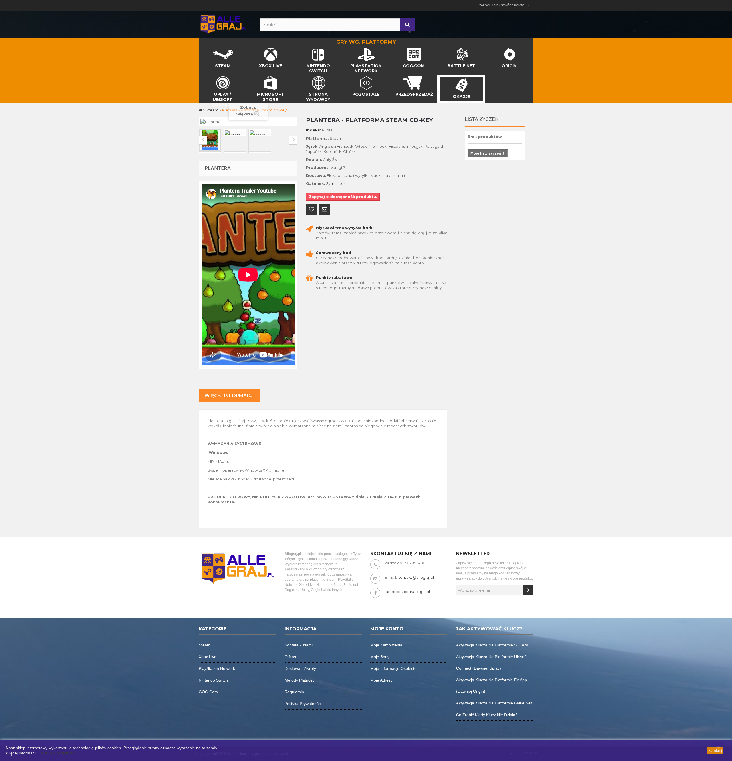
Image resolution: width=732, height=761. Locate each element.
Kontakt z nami (299, 645)
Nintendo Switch (213, 680)
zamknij (715, 750)
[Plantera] (210, 140)
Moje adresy (381, 680)
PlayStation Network (217, 668)
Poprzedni (203, 140)
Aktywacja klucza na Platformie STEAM (492, 645)
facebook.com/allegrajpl (407, 591)
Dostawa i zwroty (300, 668)
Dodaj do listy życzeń (311, 210)
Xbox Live (207, 656)
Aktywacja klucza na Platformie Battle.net (494, 703)
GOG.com (208, 692)
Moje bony (379, 656)
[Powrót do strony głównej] (201, 110)
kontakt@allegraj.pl (416, 577)
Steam (204, 645)
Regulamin (294, 692)
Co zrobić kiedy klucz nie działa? (487, 714)
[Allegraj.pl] (223, 24)
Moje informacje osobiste (393, 668)
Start (203, 49)
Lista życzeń (482, 119)
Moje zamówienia (386, 645)
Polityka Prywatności (57, 753)
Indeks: (313, 130)
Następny (293, 140)
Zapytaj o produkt (324, 210)
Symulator (335, 183)
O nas (290, 656)
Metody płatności (300, 680)
